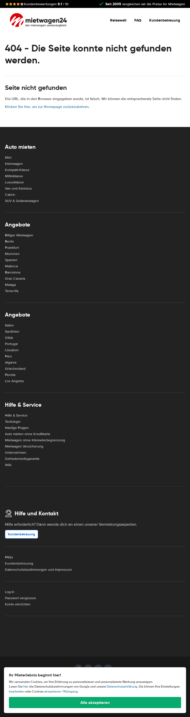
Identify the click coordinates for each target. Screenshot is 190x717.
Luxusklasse (14, 182)
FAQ (137, 20)
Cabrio (10, 195)
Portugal (11, 344)
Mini (8, 157)
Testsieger (13, 422)
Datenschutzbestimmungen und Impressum (38, 570)
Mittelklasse (14, 176)
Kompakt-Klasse (17, 170)
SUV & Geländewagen (22, 201)
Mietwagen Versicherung (24, 446)
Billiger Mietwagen (19, 235)
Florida (10, 375)
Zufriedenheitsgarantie (22, 459)
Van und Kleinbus (18, 188)
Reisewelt (118, 20)
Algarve (11, 362)
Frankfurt (12, 248)
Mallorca (11, 266)
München (12, 254)
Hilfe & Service (16, 415)
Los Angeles (14, 381)
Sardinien (12, 331)
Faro (8, 356)
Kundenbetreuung (164, 20)
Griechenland (15, 369)
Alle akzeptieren (95, 702)
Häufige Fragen (17, 428)
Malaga (10, 285)
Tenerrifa (11, 291)
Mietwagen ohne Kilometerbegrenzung (35, 440)
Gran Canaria (15, 278)
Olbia (9, 338)
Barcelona (12, 272)
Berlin (9, 241)
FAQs (9, 557)
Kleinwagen (14, 164)
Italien (9, 325)
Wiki (8, 465)
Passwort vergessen (20, 598)
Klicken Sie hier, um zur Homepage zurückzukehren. (47, 106)
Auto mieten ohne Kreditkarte (27, 434)
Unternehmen (15, 452)
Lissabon (12, 350)
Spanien (11, 260)
